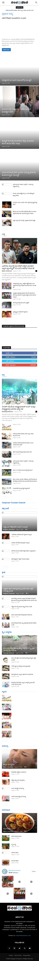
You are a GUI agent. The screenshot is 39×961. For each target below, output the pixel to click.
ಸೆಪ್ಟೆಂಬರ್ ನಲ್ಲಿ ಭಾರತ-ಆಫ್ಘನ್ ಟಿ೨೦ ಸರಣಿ (21, 606)
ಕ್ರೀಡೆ (3, 572)
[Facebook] (9, 948)
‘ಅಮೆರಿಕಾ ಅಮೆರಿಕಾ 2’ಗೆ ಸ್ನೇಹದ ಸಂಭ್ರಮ (21, 534)
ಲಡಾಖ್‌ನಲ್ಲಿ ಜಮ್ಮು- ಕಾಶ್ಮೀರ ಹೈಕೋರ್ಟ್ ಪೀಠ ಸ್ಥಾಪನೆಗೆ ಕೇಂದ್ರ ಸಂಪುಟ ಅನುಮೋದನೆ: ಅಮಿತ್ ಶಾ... (24, 285)
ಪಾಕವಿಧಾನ (6, 810)
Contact (11, 955)
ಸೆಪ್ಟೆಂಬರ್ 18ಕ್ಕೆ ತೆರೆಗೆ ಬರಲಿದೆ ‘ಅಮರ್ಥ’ (15, 527)
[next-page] (6, 229)
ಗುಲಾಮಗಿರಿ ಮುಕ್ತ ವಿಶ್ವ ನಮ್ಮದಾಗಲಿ (21, 488)
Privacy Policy (26, 955)
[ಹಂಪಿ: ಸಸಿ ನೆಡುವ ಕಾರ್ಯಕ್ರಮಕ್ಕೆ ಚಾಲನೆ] (6, 472)
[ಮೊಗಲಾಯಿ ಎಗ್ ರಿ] (19, 823)
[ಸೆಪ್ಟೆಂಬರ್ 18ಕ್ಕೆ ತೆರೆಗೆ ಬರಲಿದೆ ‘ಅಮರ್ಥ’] (19, 521)
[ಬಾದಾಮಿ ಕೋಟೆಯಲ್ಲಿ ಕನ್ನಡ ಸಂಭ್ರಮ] (5, 544)
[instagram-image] (7, 881)
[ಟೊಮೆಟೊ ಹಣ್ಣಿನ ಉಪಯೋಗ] (5, 774)
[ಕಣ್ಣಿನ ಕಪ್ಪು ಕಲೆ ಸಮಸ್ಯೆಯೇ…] (5, 782)
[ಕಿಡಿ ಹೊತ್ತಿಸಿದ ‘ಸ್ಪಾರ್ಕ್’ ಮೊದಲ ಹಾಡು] (5, 561)
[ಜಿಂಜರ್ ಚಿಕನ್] (5, 862)
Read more (6, 49)
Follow (33, 357)
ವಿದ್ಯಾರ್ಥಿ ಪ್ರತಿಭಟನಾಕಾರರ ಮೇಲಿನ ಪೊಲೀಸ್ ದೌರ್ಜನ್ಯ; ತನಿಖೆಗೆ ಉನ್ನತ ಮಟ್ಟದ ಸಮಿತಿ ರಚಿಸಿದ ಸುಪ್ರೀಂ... (24, 295)
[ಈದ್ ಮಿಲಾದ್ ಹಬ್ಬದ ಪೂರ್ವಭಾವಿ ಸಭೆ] (6, 454)
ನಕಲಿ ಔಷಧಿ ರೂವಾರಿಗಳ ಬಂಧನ (14, 18)
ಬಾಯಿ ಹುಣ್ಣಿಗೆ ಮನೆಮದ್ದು (17, 788)
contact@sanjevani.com (23, 935)
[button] (3, 2)
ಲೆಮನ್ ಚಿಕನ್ (14, 852)
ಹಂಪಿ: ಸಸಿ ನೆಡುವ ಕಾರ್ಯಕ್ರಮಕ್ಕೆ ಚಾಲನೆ (22, 470)
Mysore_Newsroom (7, 271)
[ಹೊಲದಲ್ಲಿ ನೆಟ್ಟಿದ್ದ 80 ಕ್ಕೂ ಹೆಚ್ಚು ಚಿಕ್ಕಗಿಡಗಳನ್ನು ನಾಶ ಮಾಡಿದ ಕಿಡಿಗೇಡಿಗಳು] (19, 645)
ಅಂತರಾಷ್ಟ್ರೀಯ (14, 234)
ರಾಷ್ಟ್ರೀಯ (22, 234)
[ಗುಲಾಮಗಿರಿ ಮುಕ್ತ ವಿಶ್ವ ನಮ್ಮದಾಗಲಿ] (6, 490)
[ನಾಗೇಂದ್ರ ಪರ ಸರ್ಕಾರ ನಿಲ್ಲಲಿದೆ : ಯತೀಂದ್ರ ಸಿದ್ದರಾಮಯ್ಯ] (6, 186)
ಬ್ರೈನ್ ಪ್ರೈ (13, 844)
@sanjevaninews (14, 870)
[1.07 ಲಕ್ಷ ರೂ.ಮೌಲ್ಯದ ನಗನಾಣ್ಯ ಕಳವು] (5, 668)
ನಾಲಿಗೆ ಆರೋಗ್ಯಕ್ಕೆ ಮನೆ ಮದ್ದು (18, 796)
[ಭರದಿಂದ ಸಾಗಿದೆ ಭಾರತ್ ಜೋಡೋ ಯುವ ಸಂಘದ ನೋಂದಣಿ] (6, 445)
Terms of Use (18, 955)
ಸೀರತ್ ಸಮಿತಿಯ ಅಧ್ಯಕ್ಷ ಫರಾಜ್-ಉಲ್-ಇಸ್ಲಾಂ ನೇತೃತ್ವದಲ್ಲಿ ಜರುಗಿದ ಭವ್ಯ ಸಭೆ (19, 408)
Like (35, 353)
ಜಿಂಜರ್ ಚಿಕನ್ (14, 860)
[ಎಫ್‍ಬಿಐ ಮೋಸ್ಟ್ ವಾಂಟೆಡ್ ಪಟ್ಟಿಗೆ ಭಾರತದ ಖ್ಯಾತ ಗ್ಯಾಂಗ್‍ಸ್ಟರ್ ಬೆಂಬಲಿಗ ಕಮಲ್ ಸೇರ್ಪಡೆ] (19, 251)
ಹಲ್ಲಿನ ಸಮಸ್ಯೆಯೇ (8, 764)
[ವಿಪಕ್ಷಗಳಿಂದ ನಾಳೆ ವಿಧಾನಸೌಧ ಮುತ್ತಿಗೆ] (19, 70)
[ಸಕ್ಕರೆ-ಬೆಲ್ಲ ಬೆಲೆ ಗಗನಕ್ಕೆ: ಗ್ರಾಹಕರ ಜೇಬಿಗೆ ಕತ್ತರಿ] (6, 222)
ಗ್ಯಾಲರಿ (4, 691)
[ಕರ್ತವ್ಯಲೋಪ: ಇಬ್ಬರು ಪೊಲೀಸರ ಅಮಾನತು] (5, 676)
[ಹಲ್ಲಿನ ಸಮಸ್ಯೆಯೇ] (19, 759)
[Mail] (19, 948)
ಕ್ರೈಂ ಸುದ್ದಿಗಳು (7, 632)
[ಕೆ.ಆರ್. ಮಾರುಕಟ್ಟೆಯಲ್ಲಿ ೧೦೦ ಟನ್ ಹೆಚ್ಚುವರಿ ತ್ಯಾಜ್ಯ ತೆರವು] (6, 195)
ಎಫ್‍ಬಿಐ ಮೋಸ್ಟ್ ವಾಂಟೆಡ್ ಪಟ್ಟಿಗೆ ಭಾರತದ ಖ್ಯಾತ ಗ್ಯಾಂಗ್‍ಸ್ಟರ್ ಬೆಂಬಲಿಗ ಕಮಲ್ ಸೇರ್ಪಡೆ (18, 267)
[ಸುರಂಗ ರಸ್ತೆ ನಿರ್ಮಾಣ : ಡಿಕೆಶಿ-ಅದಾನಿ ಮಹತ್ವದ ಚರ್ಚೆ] (19, 101)
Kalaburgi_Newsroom (7, 411)
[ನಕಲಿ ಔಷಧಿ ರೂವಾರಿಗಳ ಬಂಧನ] (19, 28)
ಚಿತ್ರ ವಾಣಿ (5, 508)
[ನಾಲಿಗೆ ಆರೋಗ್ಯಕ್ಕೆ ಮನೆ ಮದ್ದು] (5, 798)
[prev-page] (3, 229)
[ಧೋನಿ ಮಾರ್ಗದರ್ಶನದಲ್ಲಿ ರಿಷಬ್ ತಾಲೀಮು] (5, 617)
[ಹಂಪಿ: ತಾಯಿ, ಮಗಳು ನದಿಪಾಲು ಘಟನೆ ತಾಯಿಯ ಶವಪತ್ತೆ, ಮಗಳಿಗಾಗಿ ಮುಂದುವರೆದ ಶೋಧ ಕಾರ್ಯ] (6, 481)
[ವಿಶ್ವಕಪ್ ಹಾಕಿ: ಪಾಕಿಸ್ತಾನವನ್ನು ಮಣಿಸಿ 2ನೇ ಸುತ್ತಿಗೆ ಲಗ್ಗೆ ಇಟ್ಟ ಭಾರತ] (19, 585)
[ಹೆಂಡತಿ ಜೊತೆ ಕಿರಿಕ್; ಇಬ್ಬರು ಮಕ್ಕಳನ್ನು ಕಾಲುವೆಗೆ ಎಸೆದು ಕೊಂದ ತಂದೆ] (5, 684)
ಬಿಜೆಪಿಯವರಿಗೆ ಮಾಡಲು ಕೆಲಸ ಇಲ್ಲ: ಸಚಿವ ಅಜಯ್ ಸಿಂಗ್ (20, 10)
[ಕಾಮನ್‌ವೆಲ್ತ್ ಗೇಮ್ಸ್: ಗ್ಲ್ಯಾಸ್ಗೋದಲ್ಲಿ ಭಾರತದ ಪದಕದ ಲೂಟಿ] (5, 625)
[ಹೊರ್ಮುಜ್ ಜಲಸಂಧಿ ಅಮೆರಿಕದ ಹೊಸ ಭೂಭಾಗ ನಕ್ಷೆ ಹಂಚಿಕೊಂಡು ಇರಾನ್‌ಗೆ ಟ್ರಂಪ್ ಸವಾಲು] (6, 213)
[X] (25, 948)
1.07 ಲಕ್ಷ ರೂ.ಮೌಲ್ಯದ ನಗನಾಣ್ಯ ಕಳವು (20, 666)
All (7, 234)
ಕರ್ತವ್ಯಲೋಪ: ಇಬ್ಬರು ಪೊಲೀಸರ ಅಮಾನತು (22, 674)
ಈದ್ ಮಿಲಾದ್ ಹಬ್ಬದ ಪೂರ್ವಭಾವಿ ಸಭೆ (22, 452)
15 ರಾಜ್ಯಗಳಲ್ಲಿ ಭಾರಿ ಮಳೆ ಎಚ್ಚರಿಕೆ (21, 302)
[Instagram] (14, 948)
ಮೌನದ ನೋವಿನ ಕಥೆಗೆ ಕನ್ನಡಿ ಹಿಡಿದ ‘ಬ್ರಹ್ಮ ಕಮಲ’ (23, 551)
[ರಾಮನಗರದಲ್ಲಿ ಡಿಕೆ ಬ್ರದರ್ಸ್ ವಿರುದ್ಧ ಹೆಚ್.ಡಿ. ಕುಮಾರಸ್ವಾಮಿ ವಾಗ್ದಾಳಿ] (19, 165)
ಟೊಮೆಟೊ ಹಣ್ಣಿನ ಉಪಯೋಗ (18, 772)
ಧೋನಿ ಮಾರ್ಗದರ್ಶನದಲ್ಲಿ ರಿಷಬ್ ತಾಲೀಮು (21, 615)
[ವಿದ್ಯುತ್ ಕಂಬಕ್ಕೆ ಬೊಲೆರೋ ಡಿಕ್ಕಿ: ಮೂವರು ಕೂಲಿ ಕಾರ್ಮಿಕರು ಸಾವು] (19, 133)
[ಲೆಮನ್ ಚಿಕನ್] (5, 854)
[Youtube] (30, 948)
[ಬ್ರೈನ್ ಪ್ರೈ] (5, 846)
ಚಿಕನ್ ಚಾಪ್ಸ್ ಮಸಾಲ (16, 836)
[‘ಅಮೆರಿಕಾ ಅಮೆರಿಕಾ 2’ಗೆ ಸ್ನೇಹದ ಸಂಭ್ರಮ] (5, 536)
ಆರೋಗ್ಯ (5, 746)
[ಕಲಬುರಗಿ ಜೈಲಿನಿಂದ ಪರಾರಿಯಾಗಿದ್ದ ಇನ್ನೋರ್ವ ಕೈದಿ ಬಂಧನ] (5, 660)
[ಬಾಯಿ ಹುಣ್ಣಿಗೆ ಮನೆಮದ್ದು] (5, 790)
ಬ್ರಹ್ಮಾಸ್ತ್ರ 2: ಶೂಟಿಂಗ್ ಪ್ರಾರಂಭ (20, 312)
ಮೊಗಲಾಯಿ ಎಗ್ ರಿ (9, 829)
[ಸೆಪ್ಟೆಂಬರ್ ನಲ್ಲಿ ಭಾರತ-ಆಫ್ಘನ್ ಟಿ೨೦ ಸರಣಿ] (5, 608)
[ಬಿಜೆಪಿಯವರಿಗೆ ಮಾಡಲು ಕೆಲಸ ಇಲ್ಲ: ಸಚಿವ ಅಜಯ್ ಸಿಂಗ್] (6, 436)
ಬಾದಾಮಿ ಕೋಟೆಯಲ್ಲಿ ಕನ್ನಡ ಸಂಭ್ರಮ (20, 542)
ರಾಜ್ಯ (28, 234)
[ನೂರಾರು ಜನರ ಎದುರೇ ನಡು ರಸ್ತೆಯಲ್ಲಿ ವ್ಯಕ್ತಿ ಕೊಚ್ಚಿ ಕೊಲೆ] (6, 204)
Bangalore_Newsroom (9, 529)
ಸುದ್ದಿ (3, 234)
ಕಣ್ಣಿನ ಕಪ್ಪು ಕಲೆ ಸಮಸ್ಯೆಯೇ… (18, 780)
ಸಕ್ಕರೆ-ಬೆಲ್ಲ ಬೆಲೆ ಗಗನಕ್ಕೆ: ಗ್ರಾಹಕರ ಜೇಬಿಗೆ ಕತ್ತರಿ (24, 220)
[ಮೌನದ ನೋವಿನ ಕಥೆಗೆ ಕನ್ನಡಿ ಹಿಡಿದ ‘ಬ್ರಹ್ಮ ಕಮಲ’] (5, 553)
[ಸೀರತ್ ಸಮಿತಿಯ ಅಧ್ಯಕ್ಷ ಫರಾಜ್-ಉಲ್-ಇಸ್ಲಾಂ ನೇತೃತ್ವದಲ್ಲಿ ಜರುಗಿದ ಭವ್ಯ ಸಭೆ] (19, 391)
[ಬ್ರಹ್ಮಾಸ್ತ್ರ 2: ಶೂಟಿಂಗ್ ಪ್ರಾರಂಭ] (6, 314)
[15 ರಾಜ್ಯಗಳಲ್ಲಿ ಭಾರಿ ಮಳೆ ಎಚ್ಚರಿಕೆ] (6, 305)
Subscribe (33, 365)
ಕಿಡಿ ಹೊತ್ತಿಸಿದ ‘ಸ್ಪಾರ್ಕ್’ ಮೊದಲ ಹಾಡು (20, 559)
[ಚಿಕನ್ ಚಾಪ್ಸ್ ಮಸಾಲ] (5, 838)
